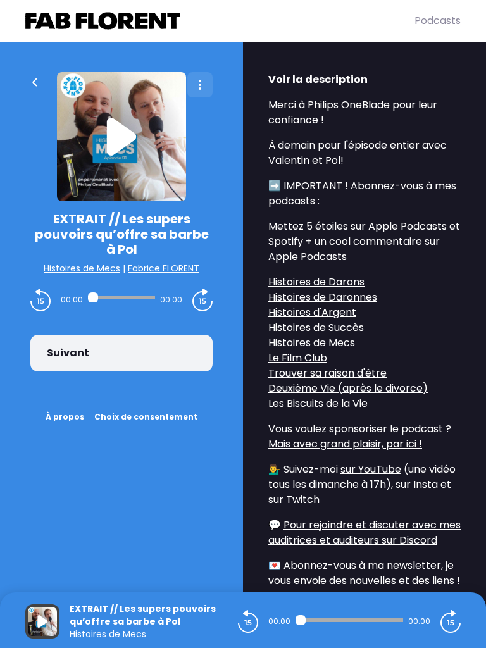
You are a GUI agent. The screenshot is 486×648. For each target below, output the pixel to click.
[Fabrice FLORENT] (219, 21)
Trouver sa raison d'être (327, 373)
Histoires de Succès (316, 327)
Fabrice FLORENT (163, 268)
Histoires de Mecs (82, 268)
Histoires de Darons (316, 282)
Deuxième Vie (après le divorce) (348, 388)
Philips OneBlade (349, 104)
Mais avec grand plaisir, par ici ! (345, 444)
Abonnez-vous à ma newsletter (362, 565)
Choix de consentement (145, 416)
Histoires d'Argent (312, 312)
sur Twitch (294, 499)
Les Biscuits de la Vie (318, 403)
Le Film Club (297, 358)
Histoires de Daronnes (322, 297)
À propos (65, 416)
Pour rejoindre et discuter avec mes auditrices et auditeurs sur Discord (364, 532)
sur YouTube (370, 469)
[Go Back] (35, 81)
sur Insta (417, 484)
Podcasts (437, 20)
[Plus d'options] (200, 84)
